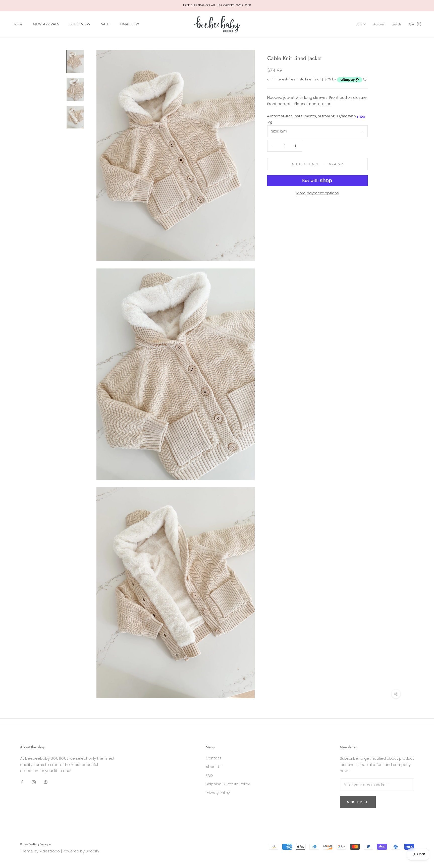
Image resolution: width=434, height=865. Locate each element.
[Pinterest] (45, 782)
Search (396, 24)
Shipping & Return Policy (228, 784)
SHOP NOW (80, 24)
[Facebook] (22, 782)
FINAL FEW (129, 24)
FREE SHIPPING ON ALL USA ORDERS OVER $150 (217, 5)
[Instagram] (34, 782)
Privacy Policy (218, 792)
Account (379, 24)
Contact (213, 758)
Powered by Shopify (81, 851)
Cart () (415, 24)
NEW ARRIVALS (46, 24)
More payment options (317, 193)
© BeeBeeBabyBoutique (35, 844)
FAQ (209, 775)
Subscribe (357, 802)
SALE (105, 24)
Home (17, 24)
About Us (214, 766)
